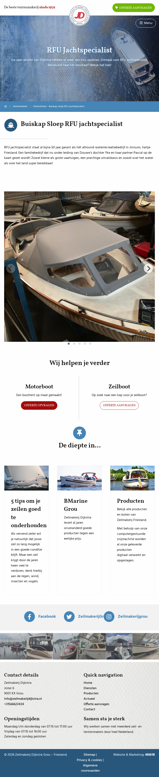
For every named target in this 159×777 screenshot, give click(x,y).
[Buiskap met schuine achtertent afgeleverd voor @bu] (145, 646)
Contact (89, 709)
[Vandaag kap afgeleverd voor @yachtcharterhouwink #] (119, 646)
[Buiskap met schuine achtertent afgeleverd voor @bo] (93, 646)
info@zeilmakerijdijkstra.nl (23, 699)
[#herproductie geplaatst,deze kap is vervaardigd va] (13, 646)
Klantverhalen (20, 106)
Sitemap (89, 755)
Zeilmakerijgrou (133, 616)
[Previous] (10, 268)
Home (88, 683)
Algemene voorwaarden (90, 768)
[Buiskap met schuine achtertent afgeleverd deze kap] (66, 646)
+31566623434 (14, 704)
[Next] (148, 268)
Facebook (47, 616)
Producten (91, 693)
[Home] (5, 106)
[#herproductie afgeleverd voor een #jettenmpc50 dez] (39, 646)
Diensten (90, 688)
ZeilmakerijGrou (93, 616)
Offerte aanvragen (135, 8)
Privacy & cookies (89, 760)
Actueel (89, 699)
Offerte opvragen (39, 405)
